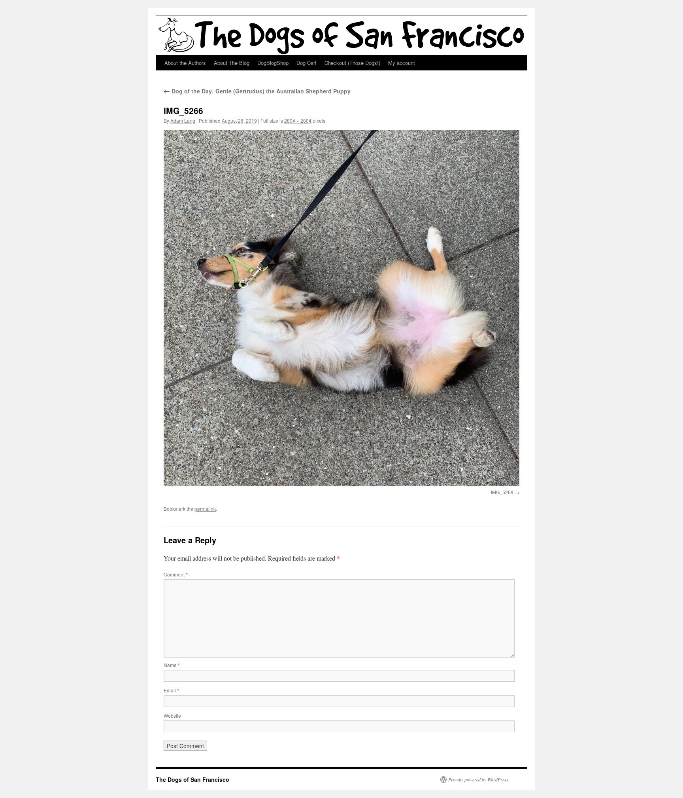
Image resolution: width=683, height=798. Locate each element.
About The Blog (231, 62)
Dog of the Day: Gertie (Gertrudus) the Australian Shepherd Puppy (257, 91)
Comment (176, 574)
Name (172, 665)
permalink (205, 508)
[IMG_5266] (341, 308)
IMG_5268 (502, 492)
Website (172, 715)
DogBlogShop (273, 62)
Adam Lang (182, 120)
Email (171, 690)
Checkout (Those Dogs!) (352, 62)
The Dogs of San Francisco (192, 779)
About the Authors (185, 62)
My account (401, 62)
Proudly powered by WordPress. (478, 779)
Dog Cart (306, 62)
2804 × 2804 (297, 120)
